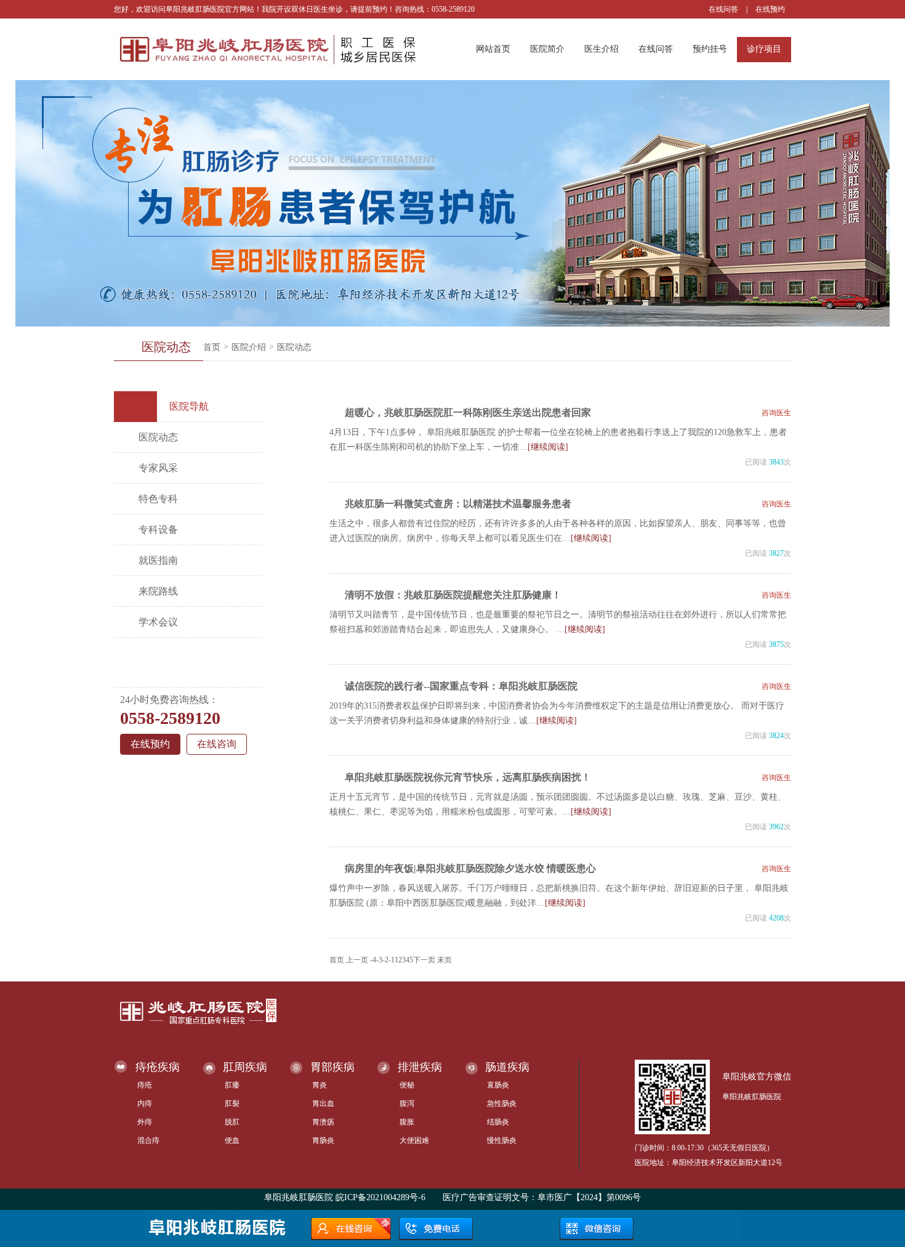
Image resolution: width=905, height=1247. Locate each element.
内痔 (144, 1103)
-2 (385, 960)
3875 (776, 644)
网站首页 (493, 49)
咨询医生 (776, 412)
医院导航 (189, 406)
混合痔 (148, 1140)
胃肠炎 (323, 1140)
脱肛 (232, 1122)
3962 (776, 827)
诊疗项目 (764, 49)
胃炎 (319, 1085)
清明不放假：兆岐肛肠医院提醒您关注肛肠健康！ (453, 595)
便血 (232, 1140)
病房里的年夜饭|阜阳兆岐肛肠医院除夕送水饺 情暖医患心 (470, 868)
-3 (379, 960)
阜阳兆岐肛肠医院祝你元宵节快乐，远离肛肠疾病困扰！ (468, 777)
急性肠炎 (502, 1103)
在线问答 (723, 9)
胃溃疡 (323, 1122)
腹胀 (407, 1122)
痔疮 (144, 1085)
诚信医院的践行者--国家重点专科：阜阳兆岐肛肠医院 (461, 686)
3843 (776, 462)
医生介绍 (601, 49)
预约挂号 (710, 49)
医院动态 (294, 347)
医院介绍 (248, 347)
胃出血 (323, 1103)
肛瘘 (232, 1085)
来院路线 (158, 591)
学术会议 (158, 622)
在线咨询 (216, 744)
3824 (776, 735)
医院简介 (547, 49)
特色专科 (158, 499)
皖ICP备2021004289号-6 (380, 1197)
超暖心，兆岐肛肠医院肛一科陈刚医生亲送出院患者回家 (468, 412)
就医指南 (158, 560)
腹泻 (407, 1103)
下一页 (424, 960)
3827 (776, 553)
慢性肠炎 (502, 1140)
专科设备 (158, 529)
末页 (444, 960)
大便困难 (414, 1140)
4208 (776, 918)
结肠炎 (498, 1122)
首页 (211, 347)
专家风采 (158, 468)
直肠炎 (498, 1085)
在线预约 (770, 9)
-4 (373, 960)
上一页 (357, 960)
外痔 (144, 1122)
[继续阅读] (548, 447)
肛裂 (232, 1103)
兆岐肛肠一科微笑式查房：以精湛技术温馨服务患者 (458, 503)
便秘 (407, 1085)
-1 (391, 960)
